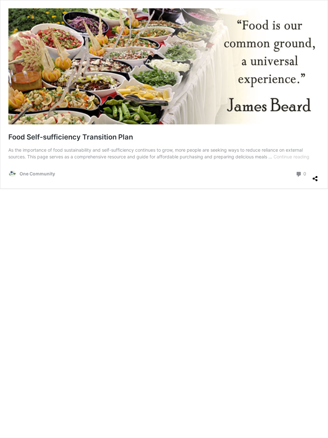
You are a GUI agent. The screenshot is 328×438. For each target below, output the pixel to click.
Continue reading (291, 156)
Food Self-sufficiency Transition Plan (70, 137)
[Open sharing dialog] (315, 176)
